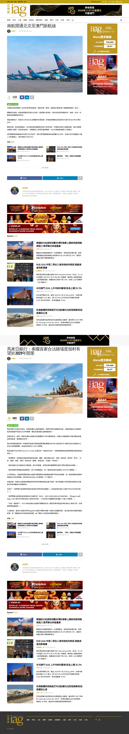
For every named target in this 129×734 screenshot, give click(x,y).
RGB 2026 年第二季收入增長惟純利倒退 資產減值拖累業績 (69, 148)
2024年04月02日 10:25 (25, 358)
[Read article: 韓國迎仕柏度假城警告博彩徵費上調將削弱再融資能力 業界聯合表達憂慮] (11, 149)
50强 (68, 20)
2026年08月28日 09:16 (24, 151)
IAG (13, 728)
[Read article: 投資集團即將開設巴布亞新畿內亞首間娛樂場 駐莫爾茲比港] (20, 317)
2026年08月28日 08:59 (24, 160)
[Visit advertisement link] (76, 10)
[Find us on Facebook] (103, 1)
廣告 (25, 2)
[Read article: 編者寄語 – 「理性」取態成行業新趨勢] (50, 158)
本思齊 (13, 31)
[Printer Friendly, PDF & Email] (12, 104)
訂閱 (8, 2)
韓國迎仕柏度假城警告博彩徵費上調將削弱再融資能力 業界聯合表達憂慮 (30, 148)
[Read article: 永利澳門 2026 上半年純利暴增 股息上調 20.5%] (11, 158)
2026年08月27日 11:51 (63, 158)
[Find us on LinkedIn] (105, 1)
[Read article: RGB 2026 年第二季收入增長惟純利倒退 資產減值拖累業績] (50, 149)
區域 (62, 20)
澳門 (51, 20)
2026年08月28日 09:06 (63, 151)
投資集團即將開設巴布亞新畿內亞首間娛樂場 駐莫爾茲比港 (59, 311)
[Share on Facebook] (22, 97)
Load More (44, 167)
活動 (46, 20)
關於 (15, 2)
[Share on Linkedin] (27, 97)
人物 (19, 20)
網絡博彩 (39, 20)
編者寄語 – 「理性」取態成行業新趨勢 (69, 156)
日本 (57, 20)
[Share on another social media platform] (32, 97)
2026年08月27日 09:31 (47, 316)
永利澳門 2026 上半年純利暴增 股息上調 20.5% (30, 157)
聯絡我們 (20, 2)
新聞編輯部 (39, 271)
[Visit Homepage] (17, 10)
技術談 (31, 20)
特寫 (14, 20)
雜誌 (12, 2)
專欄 (25, 20)
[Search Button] (121, 20)
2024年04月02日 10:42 (25, 31)
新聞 (8, 20)
